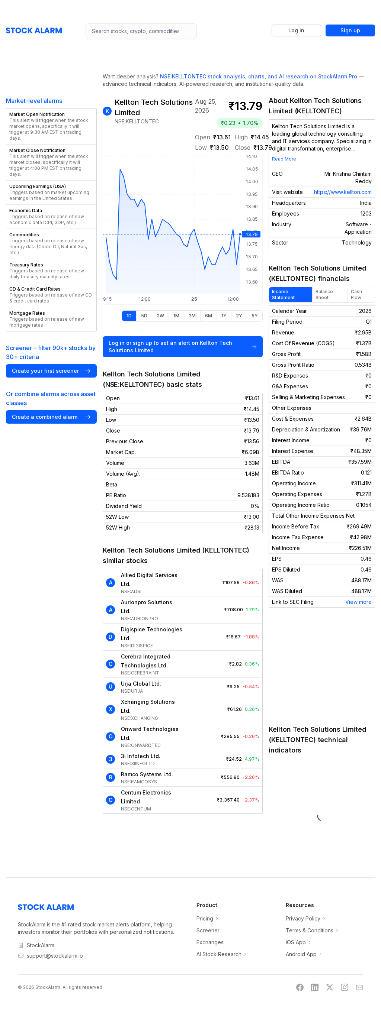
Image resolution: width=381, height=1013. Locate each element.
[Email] (359, 987)
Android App (301, 954)
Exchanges (210, 942)
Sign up (350, 30)
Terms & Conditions (309, 930)
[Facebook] (300, 987)
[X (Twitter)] (329, 987)
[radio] (129, 316)
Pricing (204, 918)
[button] (51, 126)
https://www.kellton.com (343, 192)
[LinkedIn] (314, 987)
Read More (284, 159)
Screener (208, 930)
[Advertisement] (322, 665)
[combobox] (141, 31)
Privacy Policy (303, 918)
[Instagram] (344, 987)
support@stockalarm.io (55, 955)
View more (358, 602)
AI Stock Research (218, 954)
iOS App (296, 942)
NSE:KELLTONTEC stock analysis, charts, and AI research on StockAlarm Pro (258, 76)
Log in (296, 30)
